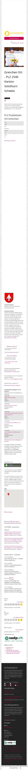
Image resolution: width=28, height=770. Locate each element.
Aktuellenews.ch (9, 647)
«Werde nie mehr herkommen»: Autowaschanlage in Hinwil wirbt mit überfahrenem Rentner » (12, 573)
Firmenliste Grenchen (10, 140)
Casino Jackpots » (20, 629)
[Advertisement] (14, 16)
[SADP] (14, 638)
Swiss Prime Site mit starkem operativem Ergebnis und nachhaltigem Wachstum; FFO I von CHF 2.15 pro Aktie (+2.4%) (13, 540)
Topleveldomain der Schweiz (12, 653)
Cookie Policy (14, 768)
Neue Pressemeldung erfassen (13, 651)
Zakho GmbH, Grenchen (10, 397)
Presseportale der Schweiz (12, 650)
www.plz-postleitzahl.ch (14, 751)
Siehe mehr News (8, 702)
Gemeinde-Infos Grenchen (10, 337)
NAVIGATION (13, 38)
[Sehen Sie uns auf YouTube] (18, 523)
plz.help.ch (14, 749)
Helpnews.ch (9, 649)
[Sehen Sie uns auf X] (14, 521)
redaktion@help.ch (8, 727)
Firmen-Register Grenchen (17, 379)
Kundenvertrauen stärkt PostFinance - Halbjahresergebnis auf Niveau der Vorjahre (13, 533)
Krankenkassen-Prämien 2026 (12, 371)
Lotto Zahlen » (20, 602)
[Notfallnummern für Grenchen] (12, 465)
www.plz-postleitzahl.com (14, 747)
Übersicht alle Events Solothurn (12, 385)
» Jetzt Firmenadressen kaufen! (11, 352)
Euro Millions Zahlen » (18, 617)
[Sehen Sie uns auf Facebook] (7, 521)
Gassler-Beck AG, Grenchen (10, 405)
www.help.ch (7, 717)
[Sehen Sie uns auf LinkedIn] (13, 523)
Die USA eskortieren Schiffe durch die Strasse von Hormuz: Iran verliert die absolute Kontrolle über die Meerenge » (13, 590)
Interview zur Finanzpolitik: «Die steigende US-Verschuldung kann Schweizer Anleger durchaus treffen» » (13, 582)
